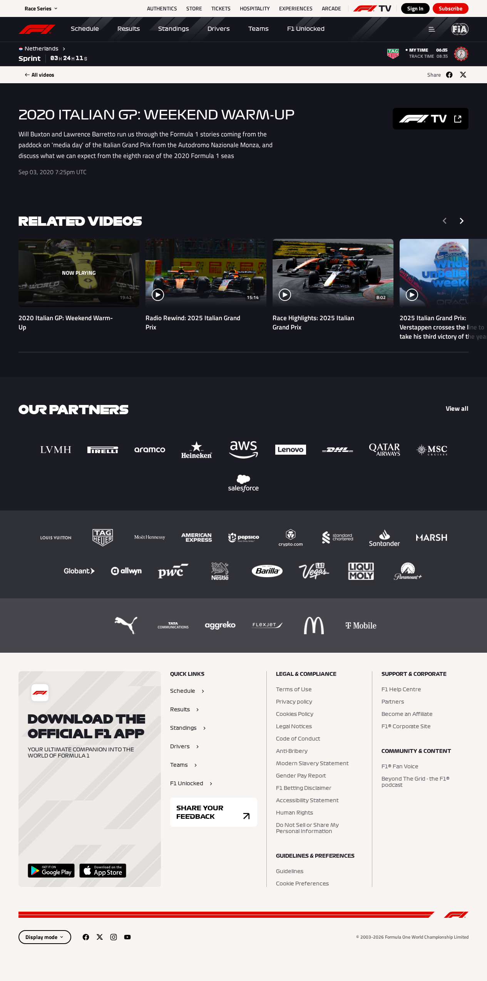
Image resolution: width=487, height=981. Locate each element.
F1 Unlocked (306, 29)
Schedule (85, 29)
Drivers (219, 29)
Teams (258, 29)
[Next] (462, 221)
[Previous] (445, 221)
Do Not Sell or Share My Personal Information (307, 828)
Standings (173, 29)
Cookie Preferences (302, 884)
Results (128, 29)
